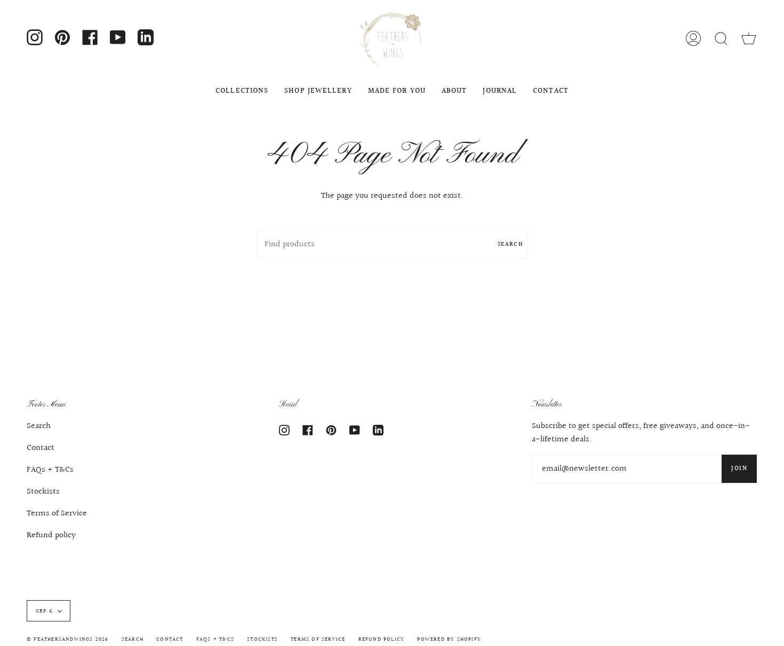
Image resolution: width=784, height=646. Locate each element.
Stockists (43, 491)
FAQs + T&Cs (50, 470)
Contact (40, 448)
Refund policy (51, 535)
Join (739, 469)
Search (510, 244)
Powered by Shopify (449, 639)
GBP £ (44, 611)
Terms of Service (57, 513)
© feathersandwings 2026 (68, 639)
